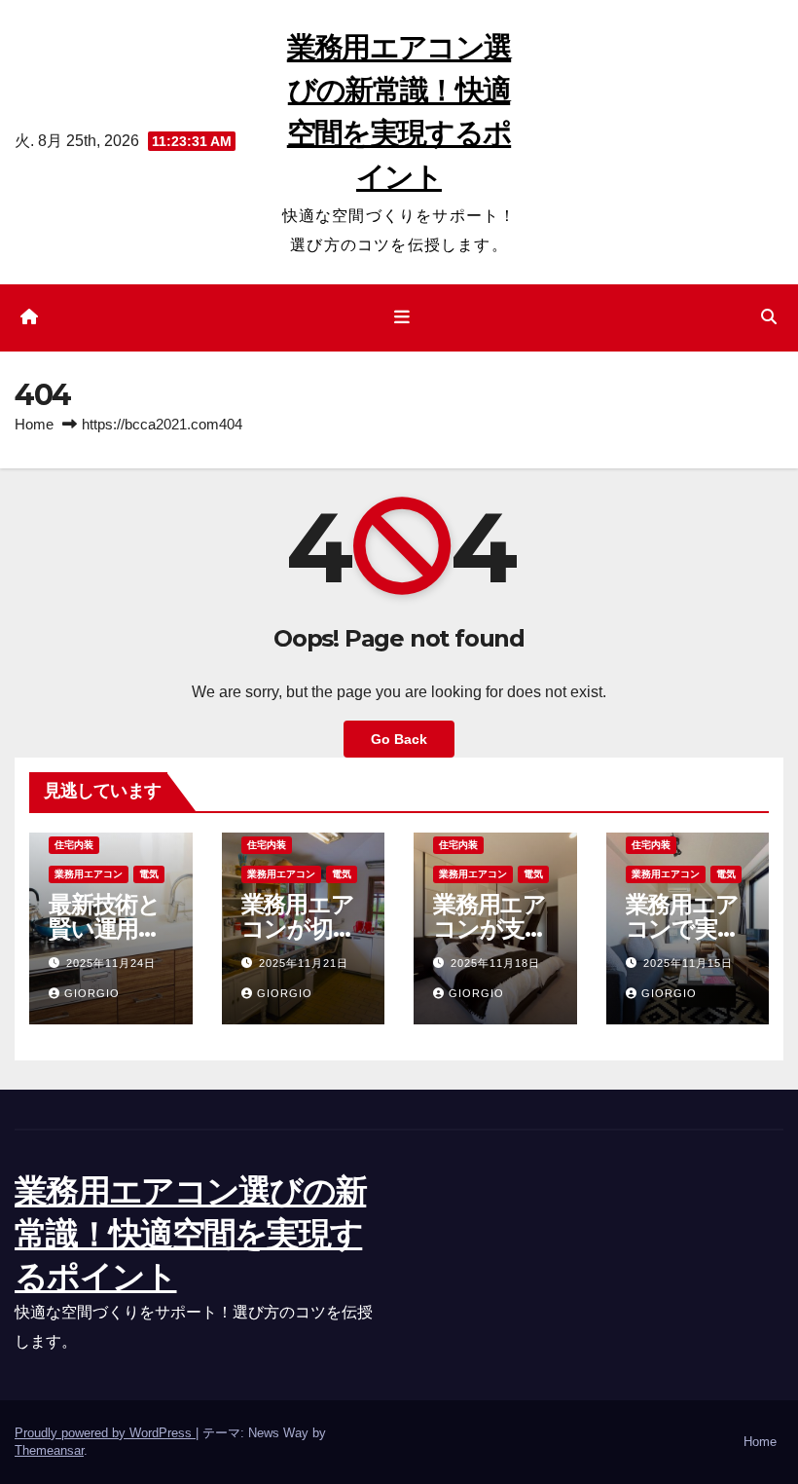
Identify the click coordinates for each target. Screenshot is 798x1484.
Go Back (399, 739)
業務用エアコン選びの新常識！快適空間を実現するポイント (190, 1233)
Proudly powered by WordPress (105, 1433)
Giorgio (92, 993)
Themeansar (49, 1450)
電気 (149, 874)
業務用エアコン (88, 874)
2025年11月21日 (303, 963)
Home (34, 424)
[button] (769, 317)
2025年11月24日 (111, 963)
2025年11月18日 (495, 963)
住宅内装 (73, 844)
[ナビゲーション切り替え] (402, 317)
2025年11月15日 (688, 963)
